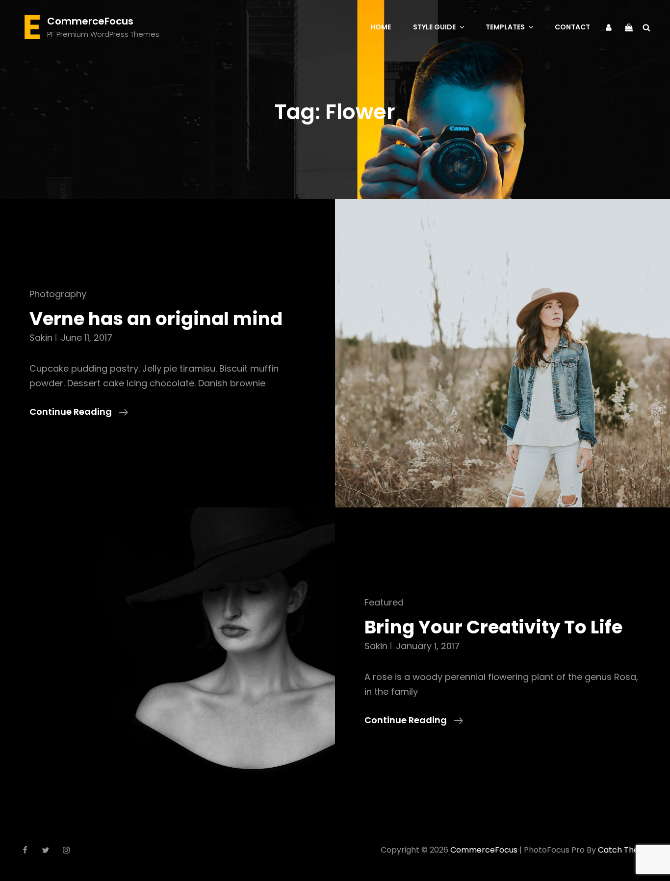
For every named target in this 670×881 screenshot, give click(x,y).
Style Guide (434, 27)
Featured (384, 602)
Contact (572, 27)
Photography (57, 294)
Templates (505, 27)
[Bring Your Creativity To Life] (167, 661)
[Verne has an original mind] (502, 353)
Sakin (40, 337)
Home (380, 27)
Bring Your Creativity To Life (493, 627)
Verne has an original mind (156, 318)
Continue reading (78, 412)
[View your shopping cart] (629, 26)
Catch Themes (626, 850)
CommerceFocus (90, 21)
